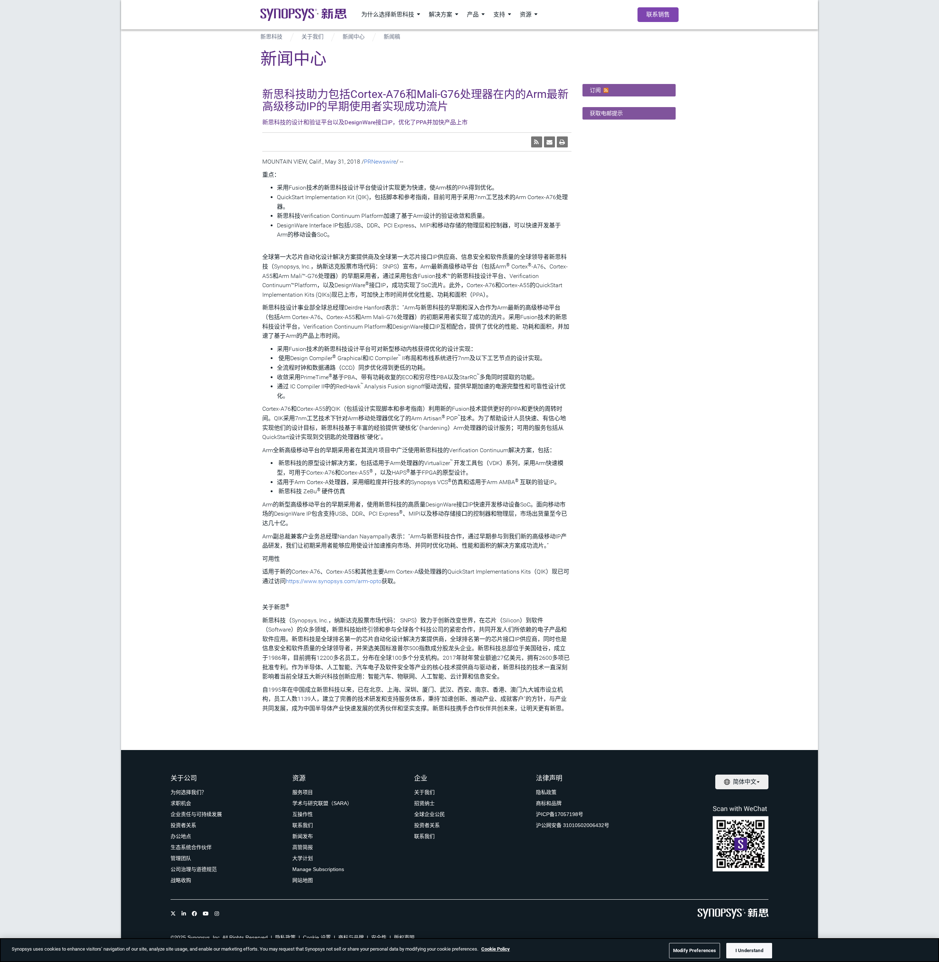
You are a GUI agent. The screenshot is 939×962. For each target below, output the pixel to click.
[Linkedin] (184, 914)
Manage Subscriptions (318, 869)
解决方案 (440, 14)
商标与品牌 (351, 937)
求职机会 (181, 803)
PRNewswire (380, 161)
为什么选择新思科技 (387, 14)
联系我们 (302, 825)
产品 (473, 14)
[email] (549, 141)
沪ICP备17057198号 (559, 814)
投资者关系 (183, 825)
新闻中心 (354, 36)
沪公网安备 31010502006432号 (572, 825)
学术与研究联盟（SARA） (322, 803)
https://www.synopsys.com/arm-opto (333, 581)
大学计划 (302, 858)
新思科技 (271, 36)
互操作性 (302, 814)
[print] (562, 141)
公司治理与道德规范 (194, 869)
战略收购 (181, 880)
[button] (629, 90)
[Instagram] (217, 914)
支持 (499, 14)
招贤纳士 (424, 803)
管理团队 (181, 858)
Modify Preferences (694, 950)
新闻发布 (302, 836)
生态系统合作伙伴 (191, 847)
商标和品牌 (549, 803)
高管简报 (302, 847)
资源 (525, 14)
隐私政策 (546, 792)
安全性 (379, 937)
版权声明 (404, 937)
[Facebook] (194, 914)
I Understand (749, 950)
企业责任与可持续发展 (196, 814)
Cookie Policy (495, 949)
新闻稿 (392, 36)
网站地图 (302, 880)
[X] (173, 914)
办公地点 (181, 836)
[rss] (536, 141)
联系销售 (658, 14)
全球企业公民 (429, 814)
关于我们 (313, 36)
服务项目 (302, 792)
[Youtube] (206, 914)
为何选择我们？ (189, 792)
